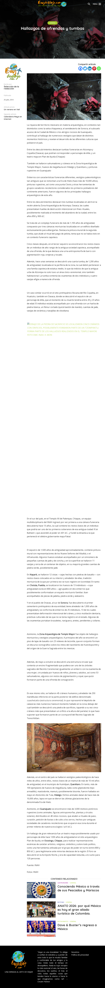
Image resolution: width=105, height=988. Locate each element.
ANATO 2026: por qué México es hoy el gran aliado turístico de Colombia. (79, 909)
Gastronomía (62, 883)
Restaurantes (62, 921)
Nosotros (75, 952)
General (52, 23)
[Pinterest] (94, 68)
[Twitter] (85, 68)
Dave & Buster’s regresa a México (77, 927)
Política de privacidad (80, 955)
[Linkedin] (90, 68)
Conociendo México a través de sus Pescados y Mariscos (78, 888)
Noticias (60, 902)
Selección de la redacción (11, 88)
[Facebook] (80, 68)
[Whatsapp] (99, 68)
